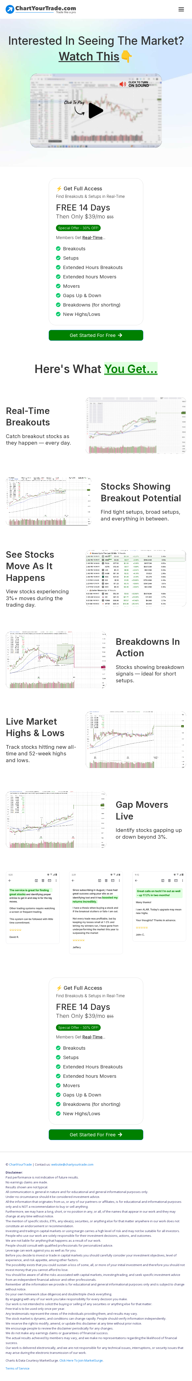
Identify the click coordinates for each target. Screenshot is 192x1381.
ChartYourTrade (20, 1164)
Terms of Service (18, 1368)
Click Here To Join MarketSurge (81, 1360)
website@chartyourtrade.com (72, 1164)
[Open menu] (181, 9)
